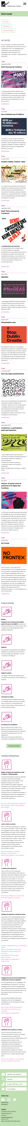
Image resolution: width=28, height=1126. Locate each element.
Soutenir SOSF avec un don (15, 1084)
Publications (6, 26)
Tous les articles (14, 746)
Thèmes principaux (8, 30)
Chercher (9, 1079)
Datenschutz (4, 1102)
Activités (5, 21)
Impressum (4, 1104)
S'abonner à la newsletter (14, 1074)
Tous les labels (11, 1089)
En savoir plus (5, 103)
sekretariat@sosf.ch (7, 1117)
